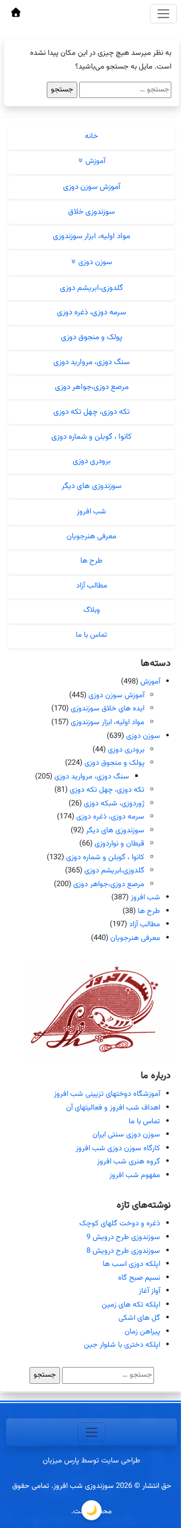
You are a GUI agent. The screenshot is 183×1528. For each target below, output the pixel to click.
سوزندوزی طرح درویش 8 (123, 1251)
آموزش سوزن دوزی (91, 187)
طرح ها (91, 561)
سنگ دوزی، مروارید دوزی (91, 362)
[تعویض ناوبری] (163, 13)
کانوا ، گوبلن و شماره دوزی (91, 437)
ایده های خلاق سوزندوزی (107, 708)
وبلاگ (91, 610)
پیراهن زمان (142, 1332)
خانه (91, 136)
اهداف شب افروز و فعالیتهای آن (113, 1108)
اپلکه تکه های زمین (131, 1305)
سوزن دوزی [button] (94, 262)
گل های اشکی (139, 1318)
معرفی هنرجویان (91, 536)
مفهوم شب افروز (134, 1175)
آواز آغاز (149, 1291)
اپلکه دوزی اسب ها (131, 1264)
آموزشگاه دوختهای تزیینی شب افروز (107, 1094)
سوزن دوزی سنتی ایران (126, 1135)
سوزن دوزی (143, 736)
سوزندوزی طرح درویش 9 (123, 1237)
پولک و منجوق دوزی (92, 337)
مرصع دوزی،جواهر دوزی (92, 387)
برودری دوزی (92, 461)
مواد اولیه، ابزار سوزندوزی (91, 236)
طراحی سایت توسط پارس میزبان (91, 1461)
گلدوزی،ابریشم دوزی (91, 288)
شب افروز (91, 511)
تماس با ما (91, 635)
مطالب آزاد (91, 586)
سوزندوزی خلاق (91, 212)
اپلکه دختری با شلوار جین (122, 1345)
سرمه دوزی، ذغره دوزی (91, 312)
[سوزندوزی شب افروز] (16, 14)
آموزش (150, 682)
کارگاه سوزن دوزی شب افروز (118, 1148)
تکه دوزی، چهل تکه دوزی (91, 412)
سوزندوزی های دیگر (91, 486)
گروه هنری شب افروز (128, 1161)
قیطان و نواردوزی (119, 844)
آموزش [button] (94, 161)
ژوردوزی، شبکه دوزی (114, 803)
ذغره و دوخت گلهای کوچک (119, 1223)
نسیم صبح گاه (139, 1278)
